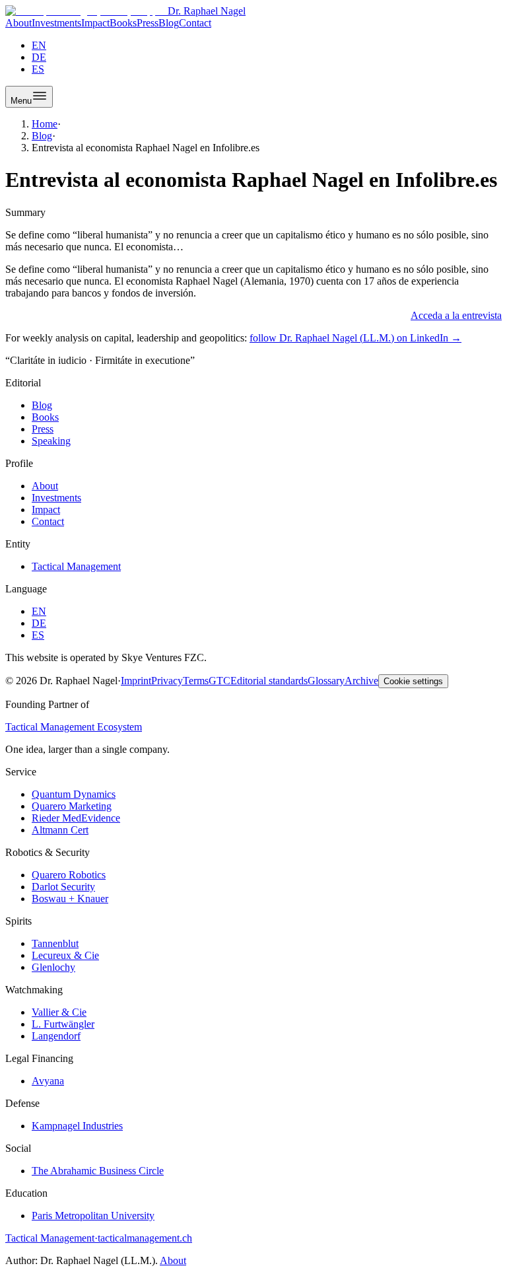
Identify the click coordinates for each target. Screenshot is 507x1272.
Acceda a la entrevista (456, 315)
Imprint (136, 680)
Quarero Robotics (69, 874)
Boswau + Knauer (70, 898)
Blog (168, 22)
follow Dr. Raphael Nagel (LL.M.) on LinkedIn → (355, 337)
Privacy (167, 680)
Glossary (326, 680)
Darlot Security (63, 886)
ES (38, 69)
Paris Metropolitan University (93, 1215)
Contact (195, 22)
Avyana (48, 1080)
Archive (361, 680)
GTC (219, 680)
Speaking (51, 440)
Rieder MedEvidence (76, 818)
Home (44, 123)
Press (147, 22)
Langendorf (56, 1036)
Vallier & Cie (59, 1012)
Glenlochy (53, 967)
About (18, 22)
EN (39, 45)
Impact (95, 22)
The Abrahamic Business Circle (98, 1170)
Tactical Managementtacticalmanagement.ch (98, 1238)
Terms (196, 680)
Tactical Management (76, 566)
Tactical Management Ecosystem (73, 726)
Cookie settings (413, 681)
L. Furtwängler (63, 1024)
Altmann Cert (60, 829)
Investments (56, 22)
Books (123, 22)
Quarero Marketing (72, 806)
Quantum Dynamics (74, 794)
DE (39, 57)
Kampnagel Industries (77, 1125)
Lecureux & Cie (65, 955)
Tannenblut (55, 943)
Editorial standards (269, 680)
